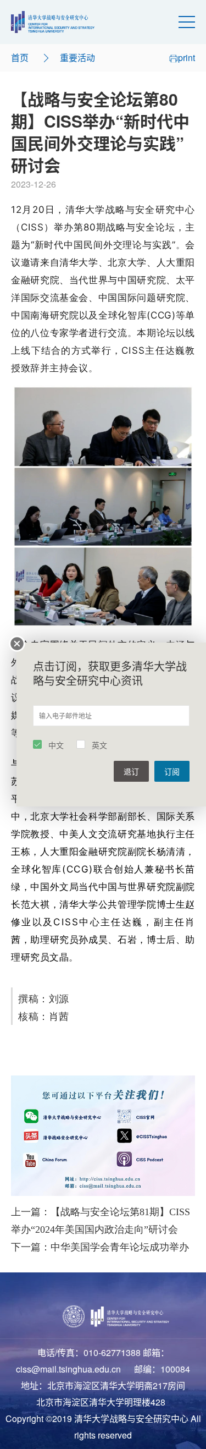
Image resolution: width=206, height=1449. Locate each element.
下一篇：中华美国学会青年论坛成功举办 (100, 1247)
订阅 (172, 771)
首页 (20, 57)
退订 (131, 771)
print (186, 57)
